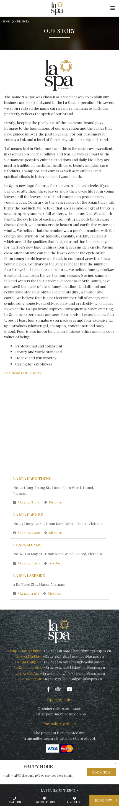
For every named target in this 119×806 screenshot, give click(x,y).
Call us (15, 802)
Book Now (101, 772)
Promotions (45, 802)
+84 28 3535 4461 (56, 678)
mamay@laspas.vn (88, 656)
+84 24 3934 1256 (28, 593)
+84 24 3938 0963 (29, 502)
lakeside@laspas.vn (88, 667)
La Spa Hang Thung (58, 790)
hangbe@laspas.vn (89, 661)
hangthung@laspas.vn (92, 650)
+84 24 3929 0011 (29, 533)
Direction (55, 502)
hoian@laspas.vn (90, 673)
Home (7, 21)
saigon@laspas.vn (86, 678)
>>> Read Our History (23, 372)
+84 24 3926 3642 (29, 563)
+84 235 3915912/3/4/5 (57, 673)
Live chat (74, 802)
